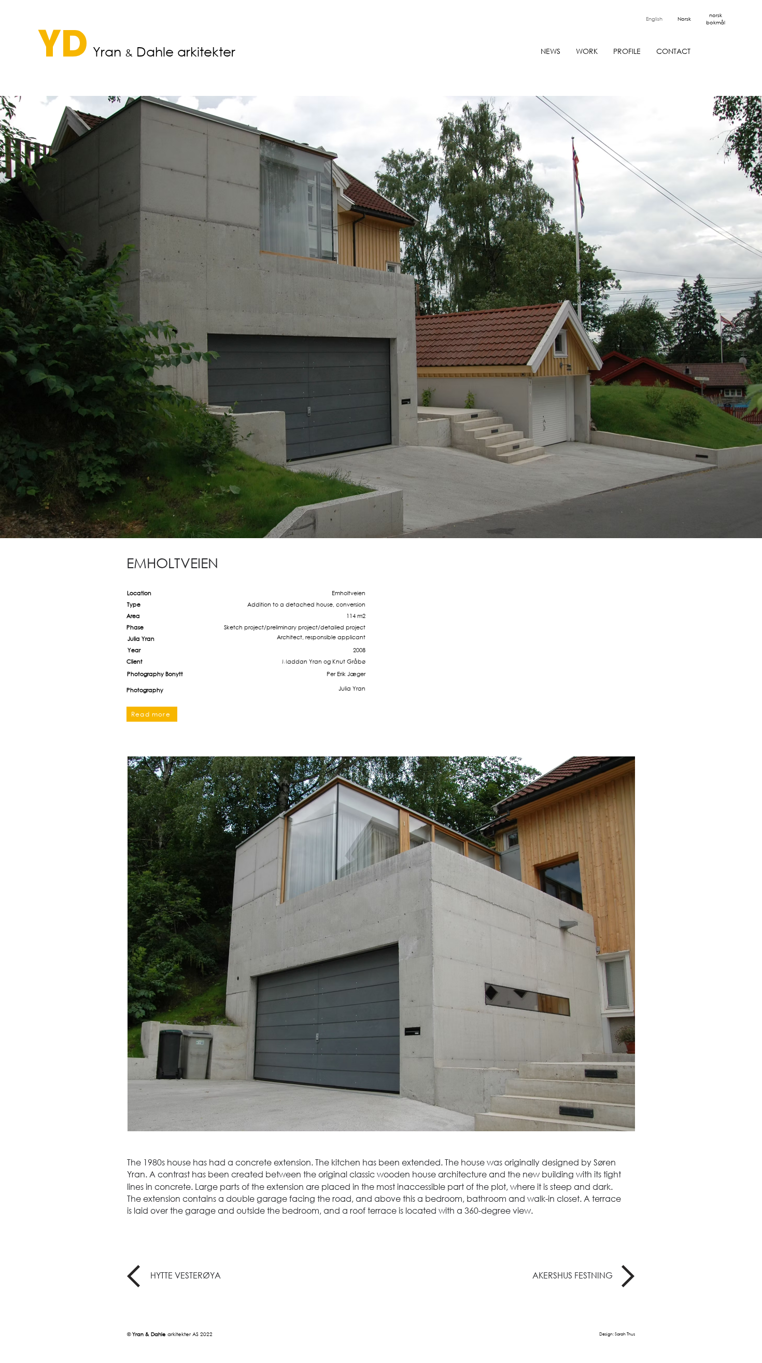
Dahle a (159, 51)
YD (63, 43)
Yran (109, 51)
